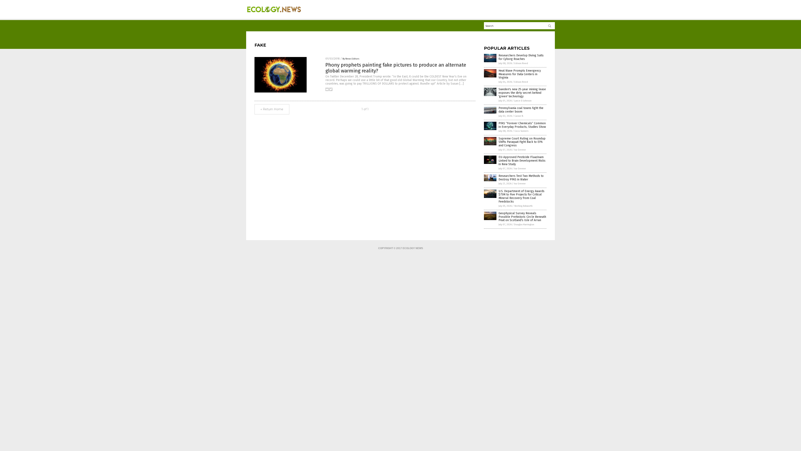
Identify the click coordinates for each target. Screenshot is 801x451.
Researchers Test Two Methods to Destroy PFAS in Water (521, 177)
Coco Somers (521, 131)
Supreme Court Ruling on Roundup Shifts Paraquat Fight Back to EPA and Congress (522, 142)
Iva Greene (520, 149)
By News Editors (351, 58)
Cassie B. (519, 116)
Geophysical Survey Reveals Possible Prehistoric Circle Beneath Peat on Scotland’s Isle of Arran (522, 217)
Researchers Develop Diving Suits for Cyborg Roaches (521, 57)
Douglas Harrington (524, 224)
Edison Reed (521, 63)
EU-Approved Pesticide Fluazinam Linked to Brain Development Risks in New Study (522, 160)
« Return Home (272, 109)
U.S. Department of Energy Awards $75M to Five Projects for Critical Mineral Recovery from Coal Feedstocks (521, 196)
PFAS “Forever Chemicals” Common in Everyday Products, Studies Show (522, 125)
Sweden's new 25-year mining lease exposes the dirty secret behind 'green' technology (522, 92)
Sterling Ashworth (523, 206)
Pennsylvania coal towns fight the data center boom (521, 109)
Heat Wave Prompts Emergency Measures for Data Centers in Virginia (520, 74)
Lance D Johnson (522, 100)
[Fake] (274, 14)
